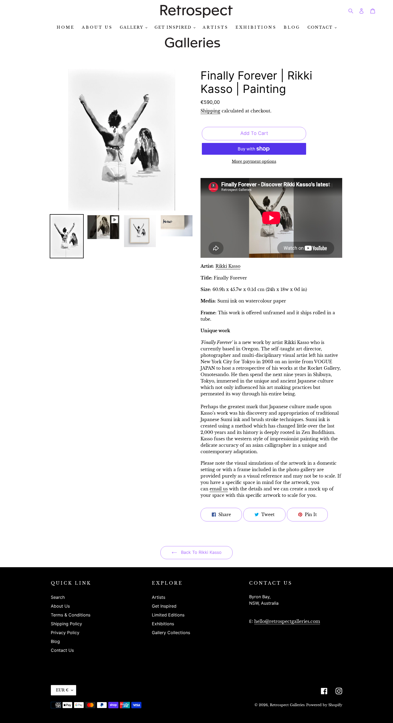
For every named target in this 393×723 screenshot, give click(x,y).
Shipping (210, 110)
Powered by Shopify (324, 705)
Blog (55, 641)
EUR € (62, 690)
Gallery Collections (171, 632)
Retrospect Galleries (287, 705)
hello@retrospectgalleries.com (287, 621)
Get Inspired (164, 606)
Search (58, 597)
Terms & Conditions (70, 615)
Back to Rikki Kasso (201, 552)
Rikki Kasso (227, 266)
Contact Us (62, 650)
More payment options (254, 161)
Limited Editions (168, 615)
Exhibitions (163, 623)
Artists (158, 597)
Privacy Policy (65, 632)
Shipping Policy (66, 623)
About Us (60, 606)
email (219, 488)
